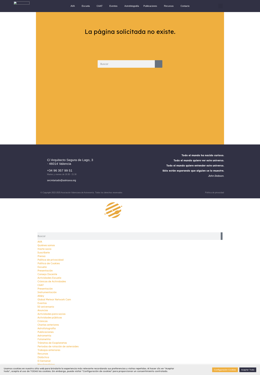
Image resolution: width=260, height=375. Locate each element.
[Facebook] (117, 170)
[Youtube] (142, 170)
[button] (220, 6)
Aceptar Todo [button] (247, 370)
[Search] (158, 64)
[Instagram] (126, 170)
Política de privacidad (214, 192)
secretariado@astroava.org (61, 180)
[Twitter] (134, 170)
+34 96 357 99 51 (59, 170)
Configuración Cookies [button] (225, 370)
